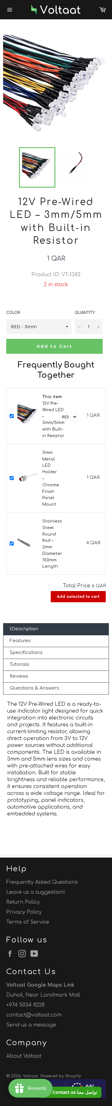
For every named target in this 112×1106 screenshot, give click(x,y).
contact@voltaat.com (34, 1015)
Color (13, 312)
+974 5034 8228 (25, 1005)
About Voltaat (23, 1056)
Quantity (85, 312)
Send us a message (31, 1025)
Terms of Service (27, 922)
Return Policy (23, 902)
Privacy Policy (24, 912)
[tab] (56, 629)
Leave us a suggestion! (35, 892)
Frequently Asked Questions (42, 882)
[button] (70, 1092)
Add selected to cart (78, 596)
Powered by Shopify (60, 1076)
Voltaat (30, 1076)
